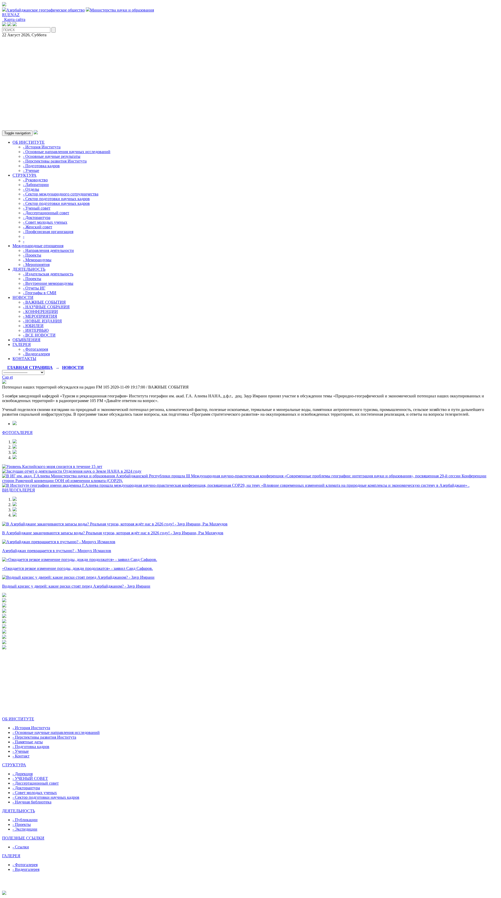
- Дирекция (23, 774)
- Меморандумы (37, 260)
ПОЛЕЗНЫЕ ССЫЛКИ (23, 838)
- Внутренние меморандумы (48, 283)
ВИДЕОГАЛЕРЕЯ (18, 490)
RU (5, 15)
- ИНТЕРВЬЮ (36, 330)
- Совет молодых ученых (45, 222)
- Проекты (32, 255)
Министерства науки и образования (122, 10)
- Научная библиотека (32, 802)
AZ (17, 15)
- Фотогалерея (35, 349)
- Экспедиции (25, 829)
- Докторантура (36, 217)
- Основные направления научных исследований (66, 151)
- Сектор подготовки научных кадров (56, 198)
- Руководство (35, 180)
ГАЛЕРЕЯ (22, 344)
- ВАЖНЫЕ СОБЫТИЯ (44, 302)
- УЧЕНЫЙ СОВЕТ (30, 778)
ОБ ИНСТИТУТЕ (29, 142)
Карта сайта (13, 19)
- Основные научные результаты (51, 156)
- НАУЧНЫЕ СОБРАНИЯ (46, 307)
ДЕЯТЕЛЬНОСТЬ (29, 269)
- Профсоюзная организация (48, 231)
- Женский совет (37, 227)
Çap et (7, 377)
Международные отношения (38, 246)
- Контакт (21, 756)
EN (11, 15)
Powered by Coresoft (250, 888)
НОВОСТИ (23, 297)
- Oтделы (31, 189)
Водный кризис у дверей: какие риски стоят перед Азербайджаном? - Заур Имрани (76, 586)
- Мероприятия (36, 264)
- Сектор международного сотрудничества (60, 194)
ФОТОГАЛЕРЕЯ (17, 432)
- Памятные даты (28, 742)
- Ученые (31, 170)
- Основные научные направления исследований (56, 732)
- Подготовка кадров (41, 166)
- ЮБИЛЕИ (33, 325)
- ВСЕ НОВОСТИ (39, 335)
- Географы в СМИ (39, 293)
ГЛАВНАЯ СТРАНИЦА (30, 367)
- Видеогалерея (36, 354)
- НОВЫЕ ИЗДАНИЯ (42, 321)
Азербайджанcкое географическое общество (45, 10)
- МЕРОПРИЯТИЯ (40, 316)
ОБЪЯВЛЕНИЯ (26, 340)
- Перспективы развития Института (55, 161)
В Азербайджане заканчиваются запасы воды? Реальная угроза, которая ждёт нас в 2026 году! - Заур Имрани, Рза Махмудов (112, 533)
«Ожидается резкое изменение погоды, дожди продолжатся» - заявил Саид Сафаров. (77, 568)
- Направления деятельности (48, 250)
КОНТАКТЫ (24, 358)
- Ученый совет (36, 208)
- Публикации (25, 820)
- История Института (42, 147)
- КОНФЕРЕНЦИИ (40, 311)
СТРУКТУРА (25, 175)
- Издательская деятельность (48, 274)
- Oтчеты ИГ (34, 288)
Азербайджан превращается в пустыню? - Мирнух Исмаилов (56, 550)
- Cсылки (21, 847)
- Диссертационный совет (46, 213)
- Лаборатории (36, 184)
